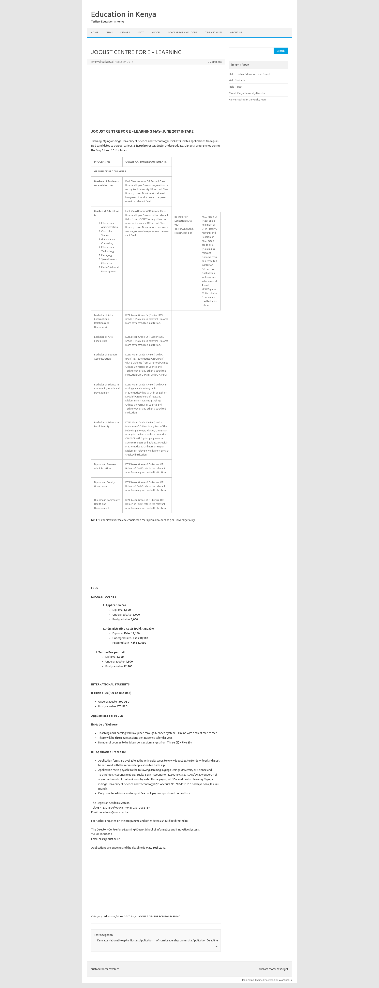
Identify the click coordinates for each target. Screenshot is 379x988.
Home (94, 32)
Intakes (125, 32)
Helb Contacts (237, 80)
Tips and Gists (213, 32)
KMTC (141, 32)
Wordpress (285, 980)
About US (236, 32)
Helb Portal (235, 86)
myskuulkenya (104, 61)
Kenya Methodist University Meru (247, 99)
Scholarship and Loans (182, 32)
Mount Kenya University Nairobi (247, 93)
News (109, 32)
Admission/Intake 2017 (116, 916)
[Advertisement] (156, 96)
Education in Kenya (123, 14)
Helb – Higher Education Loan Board (249, 74)
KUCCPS (156, 32)
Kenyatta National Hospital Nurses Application (123, 940)
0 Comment (215, 61)
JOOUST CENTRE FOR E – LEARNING (159, 916)
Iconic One (248, 980)
